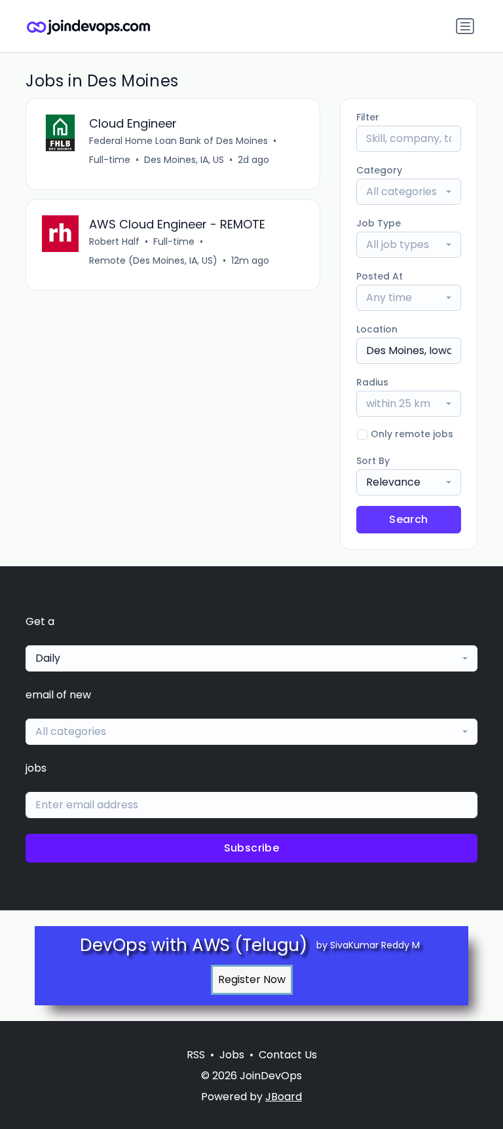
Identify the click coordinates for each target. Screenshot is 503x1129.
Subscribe (252, 847)
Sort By (373, 460)
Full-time (109, 159)
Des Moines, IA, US (184, 159)
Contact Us (288, 1054)
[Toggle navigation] (465, 26)
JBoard (283, 1096)
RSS (196, 1054)
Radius (372, 382)
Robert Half (114, 241)
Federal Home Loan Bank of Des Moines (178, 140)
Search (408, 519)
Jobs (231, 1054)
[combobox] (408, 192)
